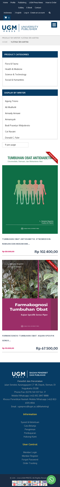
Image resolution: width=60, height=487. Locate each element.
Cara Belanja (30, 426)
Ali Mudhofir (10, 107)
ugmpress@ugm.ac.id (28, 406)
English (18, 13)
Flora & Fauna (11, 63)
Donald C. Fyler (12, 137)
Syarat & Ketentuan (30, 422)
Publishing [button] (22, 2)
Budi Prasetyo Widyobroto (17, 125)
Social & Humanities (14, 80)
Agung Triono (11, 101)
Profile (12, 2)
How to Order (51, 2)
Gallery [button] (21, 8)
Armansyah (10, 119)
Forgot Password (30, 459)
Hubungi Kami (30, 436)
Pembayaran (30, 433)
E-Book (29, 8)
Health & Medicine (13, 69)
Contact (38, 8)
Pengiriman (30, 429)
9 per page (10, 144)
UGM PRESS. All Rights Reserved (35, 478)
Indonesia (8, 13)
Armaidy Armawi (12, 113)
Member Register (30, 456)
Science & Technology (15, 74)
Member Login (30, 452)
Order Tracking (30, 463)
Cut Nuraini (10, 131)
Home (5, 2)
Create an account (37, 13)
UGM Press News (36, 2)
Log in (26, 13)
